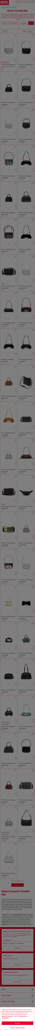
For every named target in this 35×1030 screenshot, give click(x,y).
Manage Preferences (7, 1016)
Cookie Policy (5, 1018)
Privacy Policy (22, 1016)
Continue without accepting (17, 1027)
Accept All (17, 1023)
